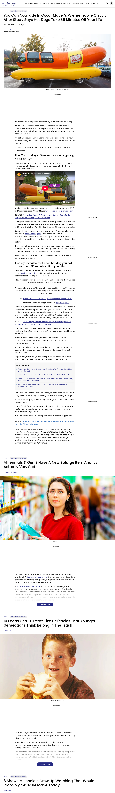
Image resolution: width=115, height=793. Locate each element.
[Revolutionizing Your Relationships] (12, 3)
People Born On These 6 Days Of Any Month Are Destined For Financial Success (43, 385)
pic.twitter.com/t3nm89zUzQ (59, 298)
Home (5, 11)
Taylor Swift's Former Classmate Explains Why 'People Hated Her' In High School (45, 370)
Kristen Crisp (8, 631)
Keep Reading (45, 604)
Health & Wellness (73, 3)
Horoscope (37, 3)
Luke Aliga (7, 790)
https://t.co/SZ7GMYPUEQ (34, 298)
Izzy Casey (7, 29)
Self (43, 3)
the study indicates (28, 273)
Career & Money (85, 3)
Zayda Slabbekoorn (10, 472)
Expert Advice (95, 3)
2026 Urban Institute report (28, 586)
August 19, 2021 (62, 303)
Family (48, 3)
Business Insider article (37, 577)
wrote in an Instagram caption (59, 211)
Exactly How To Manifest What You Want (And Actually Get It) (44, 375)
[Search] (106, 3)
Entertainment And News (18, 11)
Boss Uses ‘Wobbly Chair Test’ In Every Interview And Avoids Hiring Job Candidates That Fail (45, 380)
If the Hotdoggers (33, 234)
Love (25, 3)
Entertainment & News (58, 3)
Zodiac (30, 3)
